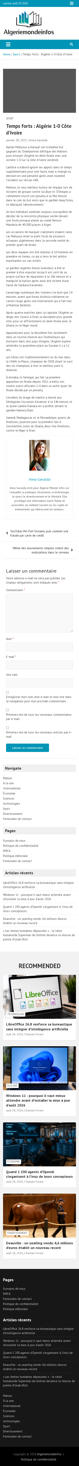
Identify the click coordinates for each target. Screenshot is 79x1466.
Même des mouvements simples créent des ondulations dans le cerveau (41, 550)
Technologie (15, 1014)
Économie (9, 793)
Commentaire (15, 590)
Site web (11, 675)
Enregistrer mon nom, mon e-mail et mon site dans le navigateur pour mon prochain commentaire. (39, 699)
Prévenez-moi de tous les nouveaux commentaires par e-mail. (39, 717)
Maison (7, 778)
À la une (8, 783)
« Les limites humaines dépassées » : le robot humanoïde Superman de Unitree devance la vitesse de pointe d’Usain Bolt (39, 935)
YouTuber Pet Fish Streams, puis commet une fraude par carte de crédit (39, 533)
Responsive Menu (71, 3)
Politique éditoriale (15, 856)
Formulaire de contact (17, 819)
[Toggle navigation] (8, 44)
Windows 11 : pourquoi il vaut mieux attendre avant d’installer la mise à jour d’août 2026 (38, 1100)
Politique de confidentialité (20, 846)
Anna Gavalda (38, 140)
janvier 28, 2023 (16, 140)
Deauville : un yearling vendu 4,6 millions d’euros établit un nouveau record (39, 1245)
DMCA (7, 851)
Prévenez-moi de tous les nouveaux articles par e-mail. (39, 734)
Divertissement (12, 814)
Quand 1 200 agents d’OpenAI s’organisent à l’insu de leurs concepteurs (39, 1174)
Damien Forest (34, 1034)
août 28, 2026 (14, 1034)
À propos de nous (14, 841)
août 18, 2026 (14, 1253)
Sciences (8, 798)
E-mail (11, 657)
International (11, 788)
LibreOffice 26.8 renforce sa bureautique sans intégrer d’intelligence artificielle (39, 1026)
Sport (10, 118)
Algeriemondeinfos (49, 1454)
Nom (10, 639)
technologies (11, 803)
